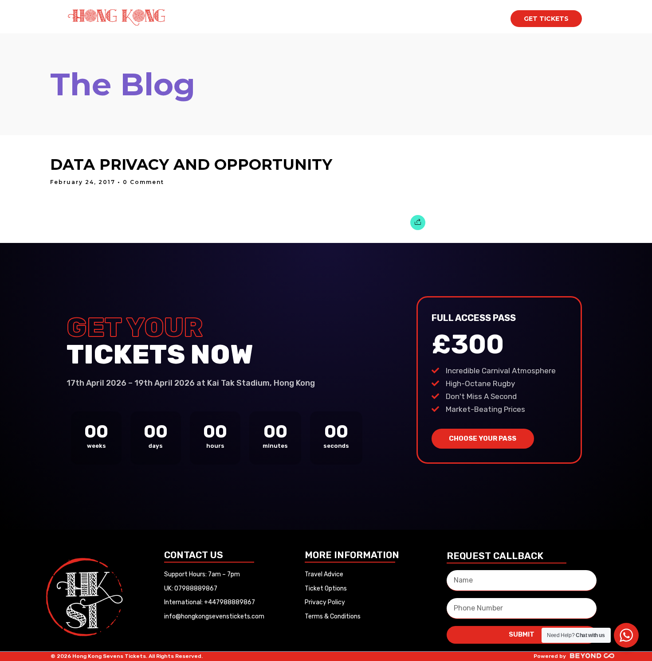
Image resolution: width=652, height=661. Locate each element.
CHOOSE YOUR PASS (482, 438)
